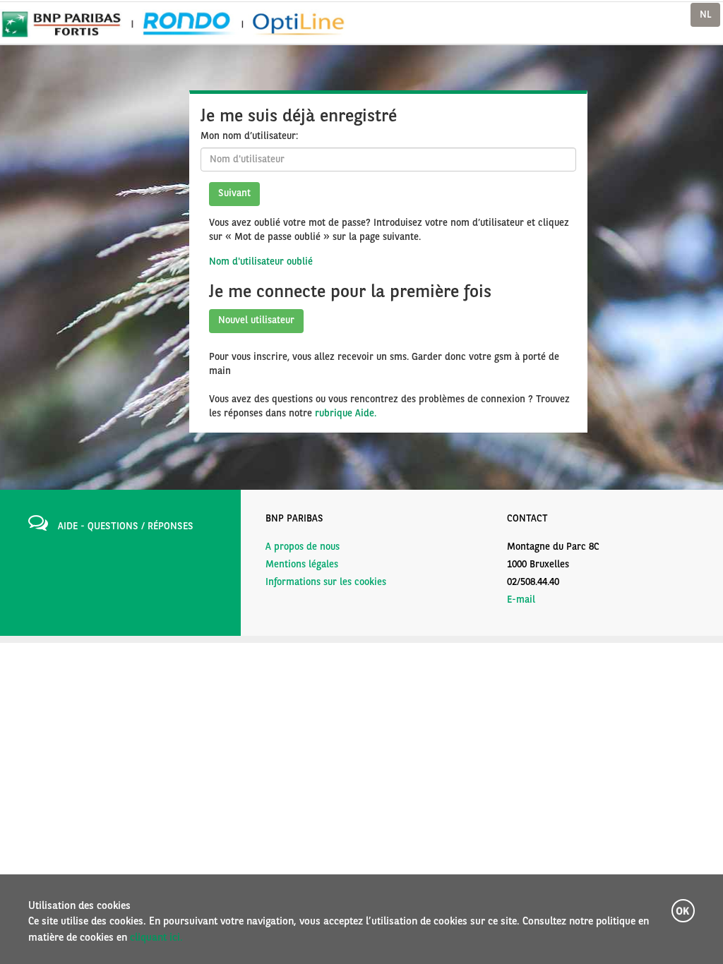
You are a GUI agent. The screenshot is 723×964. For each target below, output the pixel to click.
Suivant (234, 193)
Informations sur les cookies (325, 582)
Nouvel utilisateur (256, 320)
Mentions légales (301, 565)
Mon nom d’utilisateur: (249, 136)
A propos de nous (302, 547)
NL (705, 15)
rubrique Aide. (345, 413)
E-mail (521, 600)
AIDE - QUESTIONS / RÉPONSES (125, 526)
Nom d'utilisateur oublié (261, 262)
